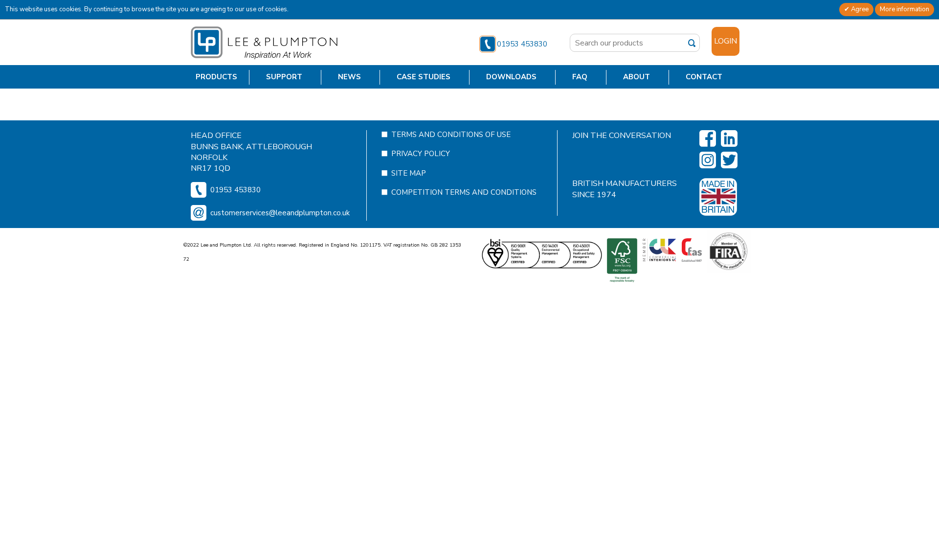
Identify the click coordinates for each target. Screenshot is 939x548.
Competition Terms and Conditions (464, 192)
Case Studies (423, 77)
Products (216, 77)
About (636, 77)
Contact (704, 77)
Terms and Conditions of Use (451, 134)
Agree (859, 9)
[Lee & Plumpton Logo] (264, 42)
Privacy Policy (420, 154)
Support (284, 77)
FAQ (579, 77)
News (349, 77)
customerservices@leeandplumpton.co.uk (280, 213)
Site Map (408, 173)
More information (904, 9)
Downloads (511, 77)
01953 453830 (522, 44)
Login (725, 41)
